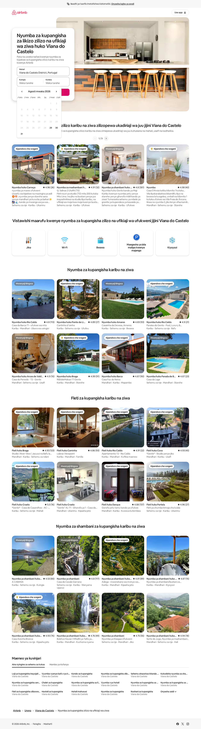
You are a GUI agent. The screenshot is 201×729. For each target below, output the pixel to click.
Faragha (37, 724)
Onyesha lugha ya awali (122, 4)
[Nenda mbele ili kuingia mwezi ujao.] (56, 91)
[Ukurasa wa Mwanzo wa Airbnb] (19, 12)
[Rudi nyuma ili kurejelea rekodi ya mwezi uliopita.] (22, 91)
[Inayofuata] (106, 138)
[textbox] (30, 83)
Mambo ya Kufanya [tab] (59, 664)
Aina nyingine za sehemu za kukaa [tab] (28, 664)
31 (22, 134)
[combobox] (43, 72)
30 (56, 127)
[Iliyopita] (95, 138)
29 (51, 127)
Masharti (48, 724)
